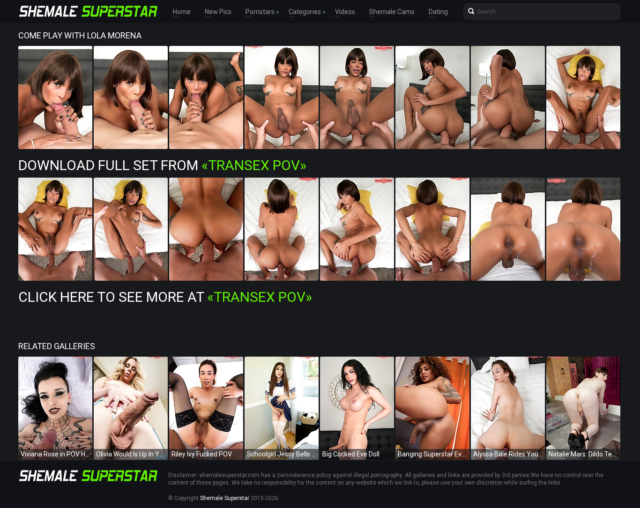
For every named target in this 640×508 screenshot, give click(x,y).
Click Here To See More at (165, 297)
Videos (345, 11)
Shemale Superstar (224, 498)
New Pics (218, 11)
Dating (438, 11)
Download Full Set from (162, 165)
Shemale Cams (392, 11)
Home (182, 11)
